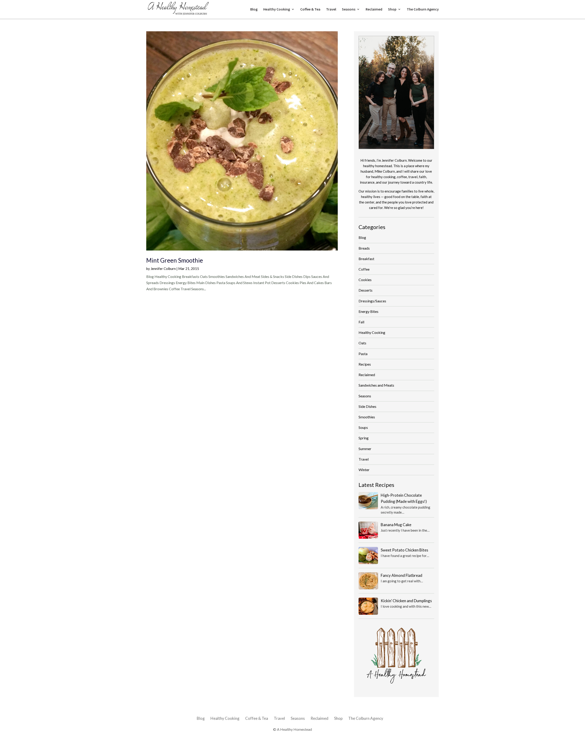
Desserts (365, 290)
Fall (361, 322)
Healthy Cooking (276, 9)
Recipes (365, 364)
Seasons (348, 9)
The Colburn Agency (423, 9)
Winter (364, 469)
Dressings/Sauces (372, 301)
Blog (254, 9)
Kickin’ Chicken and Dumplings (406, 600)
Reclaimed (374, 9)
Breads (364, 248)
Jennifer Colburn (163, 268)
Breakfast (366, 258)
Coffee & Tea (310, 9)
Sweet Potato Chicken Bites (404, 550)
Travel (331, 9)
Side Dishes (367, 406)
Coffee (364, 269)
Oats (362, 343)
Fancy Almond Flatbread (401, 575)
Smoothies (367, 417)
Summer (365, 448)
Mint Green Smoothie (174, 260)
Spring (364, 438)
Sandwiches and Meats (376, 385)
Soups (363, 427)
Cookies (365, 279)
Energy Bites (368, 311)
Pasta (363, 353)
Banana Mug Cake (396, 524)
